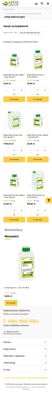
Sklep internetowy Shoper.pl (34, 388)
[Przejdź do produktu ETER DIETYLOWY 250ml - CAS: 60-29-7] (38, 120)
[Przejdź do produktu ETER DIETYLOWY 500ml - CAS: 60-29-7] (14, 181)
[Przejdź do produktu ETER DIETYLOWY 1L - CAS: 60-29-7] (38, 60)
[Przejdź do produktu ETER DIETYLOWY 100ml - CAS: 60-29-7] (14, 60)
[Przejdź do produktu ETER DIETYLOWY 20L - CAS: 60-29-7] (14, 120)
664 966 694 (23, 321)
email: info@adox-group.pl (16, 325)
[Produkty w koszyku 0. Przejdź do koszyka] (36, 4)
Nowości (12, 236)
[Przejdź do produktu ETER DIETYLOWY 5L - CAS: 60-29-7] (38, 181)
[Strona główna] (10, 3)
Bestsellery (14, 230)
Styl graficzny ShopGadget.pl (17, 387)
